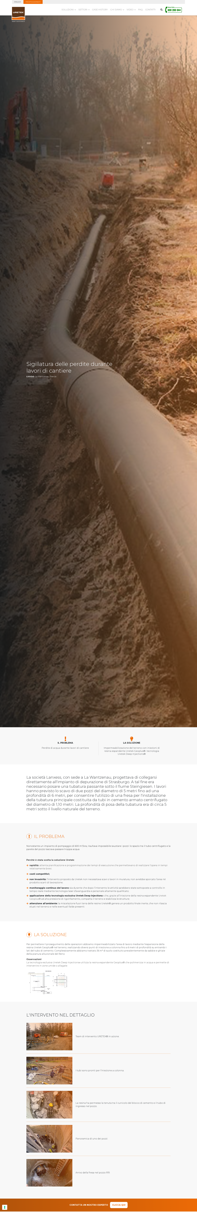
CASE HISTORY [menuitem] (100, 9)
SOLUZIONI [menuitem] (68, 9)
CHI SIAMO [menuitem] (116, 9)
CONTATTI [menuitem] (150, 9)
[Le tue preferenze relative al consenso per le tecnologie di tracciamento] (4, 1207)
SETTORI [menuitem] (82, 9)
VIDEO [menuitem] (130, 9)
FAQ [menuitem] (140, 9)
